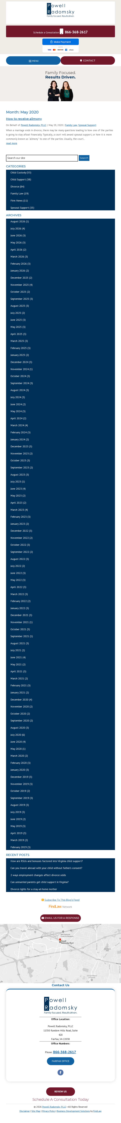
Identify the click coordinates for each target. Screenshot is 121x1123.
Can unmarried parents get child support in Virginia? (39, 882)
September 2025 (19, 298)
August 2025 (17, 305)
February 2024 (18, 432)
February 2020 (18, 762)
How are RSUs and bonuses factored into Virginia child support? (46, 861)
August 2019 (17, 805)
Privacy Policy (48, 1111)
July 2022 (15, 566)
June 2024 (16, 404)
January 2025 (17, 355)
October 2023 (18, 460)
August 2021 (17, 643)
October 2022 (18, 544)
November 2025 (19, 284)
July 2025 (15, 313)
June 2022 (16, 573)
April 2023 (16, 502)
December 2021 (19, 615)
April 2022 (16, 587)
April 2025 (16, 334)
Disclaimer (24, 1111)
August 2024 (17, 390)
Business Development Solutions (73, 1111)
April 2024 (16, 418)
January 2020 (17, 769)
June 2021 (16, 657)
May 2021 (16, 664)
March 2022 (17, 594)
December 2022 (19, 530)
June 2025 (16, 319)
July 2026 (15, 228)
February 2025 (18, 348)
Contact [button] (89, 60)
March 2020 (17, 755)
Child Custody (18, 172)
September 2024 (19, 383)
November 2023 (19, 453)
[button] (33, 61)
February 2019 (18, 847)
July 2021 (15, 650)
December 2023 (19, 446)
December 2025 (19, 277)
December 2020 (19, 699)
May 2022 (16, 580)
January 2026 (17, 270)
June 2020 (16, 741)
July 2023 (15, 481)
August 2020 (17, 727)
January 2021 (17, 692)
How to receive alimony (24, 119)
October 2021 (18, 629)
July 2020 (15, 734)
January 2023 (17, 523)
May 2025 (16, 327)
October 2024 (18, 376)
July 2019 (15, 812)
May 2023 (16, 495)
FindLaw (97, 1111)
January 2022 (17, 608)
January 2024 (17, 439)
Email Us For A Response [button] (62, 918)
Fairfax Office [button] (60, 1061)
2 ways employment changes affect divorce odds (38, 875)
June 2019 (16, 819)
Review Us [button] (60, 1091)
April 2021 (16, 671)
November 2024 (19, 369)
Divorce (14, 186)
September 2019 (19, 798)
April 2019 (16, 833)
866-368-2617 (76, 32)
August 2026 (17, 221)
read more (11, 143)
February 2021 (18, 685)
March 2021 (17, 678)
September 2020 (19, 720)
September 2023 (19, 467)
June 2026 (16, 235)
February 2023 (18, 516)
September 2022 (19, 552)
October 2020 (18, 713)
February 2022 (18, 601)
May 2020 (16, 748)
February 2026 (18, 263)
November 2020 (19, 706)
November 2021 (19, 622)
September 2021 (19, 636)
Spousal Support (87, 125)
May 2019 (16, 826)
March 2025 (17, 341)
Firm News (16, 200)
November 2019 (19, 784)
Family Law (71, 125)
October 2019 (18, 791)
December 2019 (19, 777)
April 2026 (16, 249)
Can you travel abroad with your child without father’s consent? (46, 868)
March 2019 (17, 840)
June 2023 (16, 488)
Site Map (36, 1111)
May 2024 (16, 411)
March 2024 (17, 425)
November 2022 (19, 537)
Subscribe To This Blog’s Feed (62, 900)
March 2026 (17, 256)
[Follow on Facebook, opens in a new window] (60, 1072)
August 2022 (17, 559)
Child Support (18, 179)
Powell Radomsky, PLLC (33, 125)
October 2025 (18, 291)
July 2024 (15, 397)
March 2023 (17, 509)
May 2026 (16, 242)
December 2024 (19, 362)
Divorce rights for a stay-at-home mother (33, 889)
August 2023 (17, 474)
